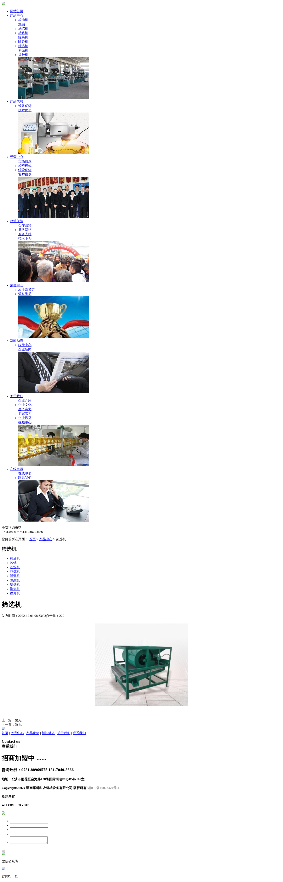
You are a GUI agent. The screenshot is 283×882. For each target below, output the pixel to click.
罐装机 (23, 37)
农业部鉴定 (26, 289)
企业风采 (24, 418)
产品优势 (16, 101)
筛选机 (23, 46)
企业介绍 (24, 400)
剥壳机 (23, 50)
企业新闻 (24, 349)
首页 (32, 539)
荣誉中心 (16, 285)
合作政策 (24, 225)
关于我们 (16, 396)
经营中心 (16, 157)
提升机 (23, 54)
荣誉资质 (24, 294)
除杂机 (23, 41)
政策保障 (16, 221)
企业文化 (24, 405)
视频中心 (24, 422)
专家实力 (24, 413)
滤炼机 (23, 28)
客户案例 (24, 174)
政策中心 (24, 345)
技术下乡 (24, 238)
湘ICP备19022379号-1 (103, 788)
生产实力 (24, 409)
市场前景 (24, 161)
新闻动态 (16, 340)
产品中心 (16, 15)
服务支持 (24, 234)
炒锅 (21, 24)
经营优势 (24, 170)
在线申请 (16, 469)
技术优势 (24, 110)
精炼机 (23, 33)
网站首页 (16, 11)
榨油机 (23, 20)
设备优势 (24, 106)
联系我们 (24, 477)
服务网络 (24, 230)
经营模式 (24, 165)
